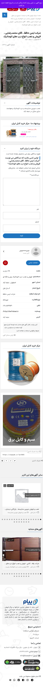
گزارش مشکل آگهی (8, 335)
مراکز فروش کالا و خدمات (29, 16)
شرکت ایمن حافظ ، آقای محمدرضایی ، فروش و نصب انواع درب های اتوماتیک (22, 34)
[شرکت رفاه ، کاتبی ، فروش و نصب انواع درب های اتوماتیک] (21, 549)
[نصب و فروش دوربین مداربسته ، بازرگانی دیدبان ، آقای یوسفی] (21, 495)
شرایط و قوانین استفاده (31, 631)
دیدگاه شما (34, 175)
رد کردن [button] (21, 5)
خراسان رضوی (34, 495)
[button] (21, 103)
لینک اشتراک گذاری (33, 452)
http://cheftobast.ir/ (11, 311)
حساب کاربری (34, 638)
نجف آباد (28, 39)
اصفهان (36, 39)
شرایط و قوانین (34, 331)
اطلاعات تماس (33, 263)
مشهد (27, 495)
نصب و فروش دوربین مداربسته (17, 513)
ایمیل (37, 222)
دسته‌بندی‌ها (23, 10)
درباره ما (36, 634)
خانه (39, 16)
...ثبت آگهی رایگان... (12, 10)
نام (38, 209)
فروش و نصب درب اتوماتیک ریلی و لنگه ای (17, 277)
